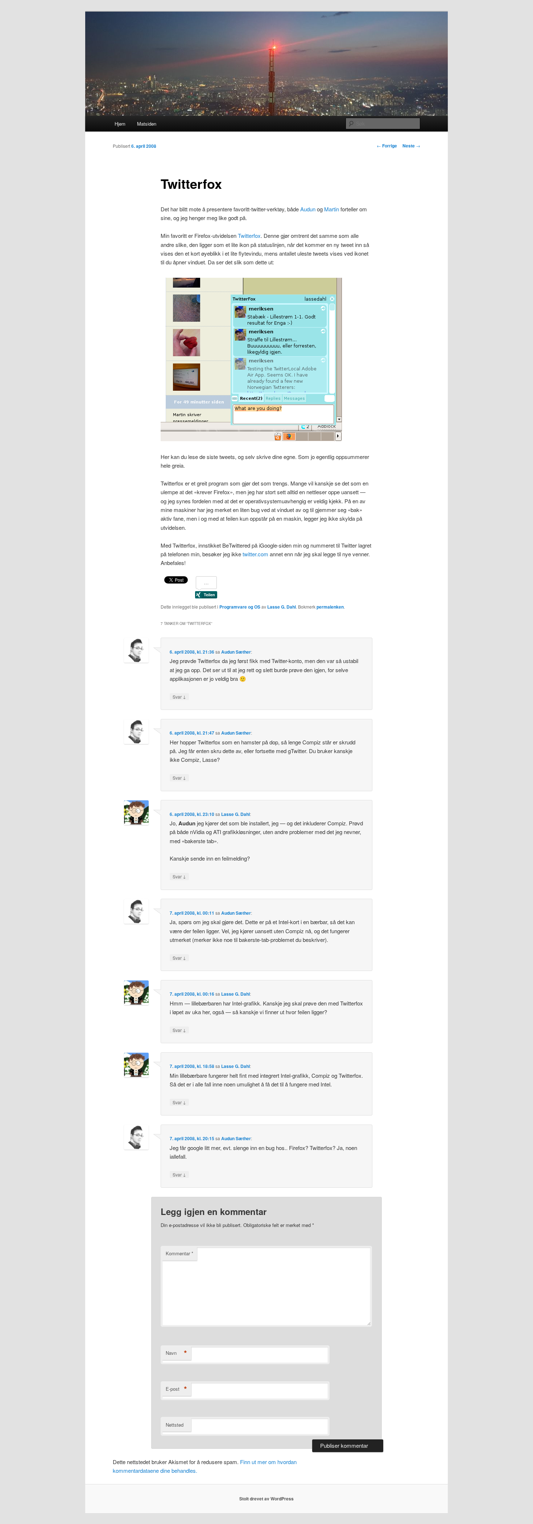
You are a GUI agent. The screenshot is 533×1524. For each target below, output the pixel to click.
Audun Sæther (236, 652)
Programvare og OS (239, 606)
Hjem (120, 123)
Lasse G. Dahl (281, 606)
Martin (331, 209)
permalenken (330, 606)
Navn (176, 1353)
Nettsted (174, 1424)
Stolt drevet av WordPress (266, 1498)
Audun (307, 209)
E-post (176, 1389)
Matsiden (146, 123)
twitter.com (255, 554)
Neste (411, 145)
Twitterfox (249, 235)
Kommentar (179, 1253)
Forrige (387, 145)
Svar (179, 696)
